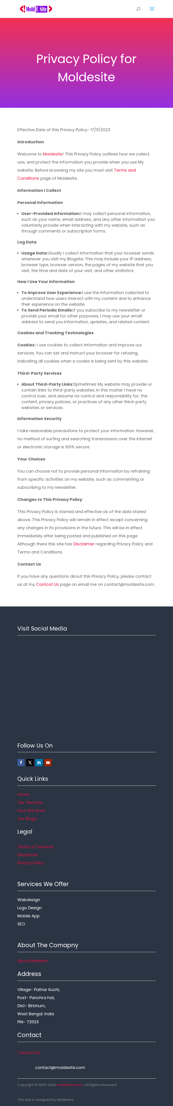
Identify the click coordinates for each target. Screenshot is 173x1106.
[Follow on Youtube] (48, 762)
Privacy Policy (30, 863)
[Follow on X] (30, 762)
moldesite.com (69, 1084)
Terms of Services (35, 846)
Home (23, 794)
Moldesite (52, 154)
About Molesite (32, 961)
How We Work (31, 810)
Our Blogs (27, 818)
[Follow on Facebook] (21, 762)
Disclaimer (83, 544)
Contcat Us (47, 584)
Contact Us (28, 1052)
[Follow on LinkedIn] (39, 762)
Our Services (30, 802)
